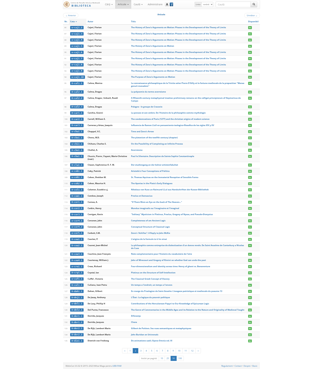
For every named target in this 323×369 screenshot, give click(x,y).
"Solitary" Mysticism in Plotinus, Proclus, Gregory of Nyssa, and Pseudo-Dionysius (172, 214)
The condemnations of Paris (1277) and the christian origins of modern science (170, 119)
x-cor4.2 (76, 227)
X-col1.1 (76, 189)
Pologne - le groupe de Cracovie (146, 106)
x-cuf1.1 (76, 279)
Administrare (155, 4)
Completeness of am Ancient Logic (148, 220)
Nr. (65, 21)
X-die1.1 (76, 341)
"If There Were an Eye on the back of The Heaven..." (156, 202)
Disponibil (253, 21)
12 (192, 350)
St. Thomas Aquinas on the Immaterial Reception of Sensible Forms (164, 177)
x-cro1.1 (76, 266)
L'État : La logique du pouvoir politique (150, 297)
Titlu (133, 21)
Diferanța (136, 315)
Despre (247, 365)
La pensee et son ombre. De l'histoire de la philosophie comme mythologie (168, 112)
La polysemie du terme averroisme (148, 91)
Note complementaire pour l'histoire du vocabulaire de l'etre (161, 253)
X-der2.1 (76, 328)
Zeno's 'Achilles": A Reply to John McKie (150, 233)
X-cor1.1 (76, 202)
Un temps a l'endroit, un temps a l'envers (151, 284)
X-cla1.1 (76, 165)
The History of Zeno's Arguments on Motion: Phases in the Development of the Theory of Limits (178, 27)
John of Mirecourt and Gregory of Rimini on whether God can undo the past (168, 260)
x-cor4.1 (76, 220)
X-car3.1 (76, 125)
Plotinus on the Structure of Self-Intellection (153, 272)
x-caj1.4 (76, 40)
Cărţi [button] (108, 4)
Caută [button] (137, 4)
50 (173, 358)
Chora (134, 322)
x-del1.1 (76, 303)
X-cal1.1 (76, 83)
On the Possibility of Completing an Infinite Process (157, 143)
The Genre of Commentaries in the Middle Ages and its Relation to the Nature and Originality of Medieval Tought (187, 309)
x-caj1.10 (77, 77)
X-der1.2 (76, 322)
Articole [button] (122, 4)
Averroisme (136, 150)
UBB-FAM (116, 365)
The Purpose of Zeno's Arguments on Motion (153, 76)
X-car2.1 (76, 119)
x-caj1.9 (76, 71)
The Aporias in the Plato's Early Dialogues (151, 183)
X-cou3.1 (76, 254)
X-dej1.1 (76, 297)
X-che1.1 (76, 137)
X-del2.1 (76, 310)
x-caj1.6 (76, 52)
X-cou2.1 (76, 245)
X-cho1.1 (76, 150)
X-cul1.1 (76, 285)
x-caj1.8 (76, 64)
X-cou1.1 (76, 239)
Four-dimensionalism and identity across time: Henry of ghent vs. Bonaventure (170, 266)
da (250, 27)
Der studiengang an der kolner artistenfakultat (154, 164)
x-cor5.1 (76, 233)
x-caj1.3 (76, 34)
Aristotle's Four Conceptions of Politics (150, 171)
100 (180, 358)
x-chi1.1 (76, 144)
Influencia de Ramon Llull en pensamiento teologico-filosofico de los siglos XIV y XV (172, 125)
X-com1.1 (76, 196)
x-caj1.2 (76, 27)
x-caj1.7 (76, 58)
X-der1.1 (76, 316)
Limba (198, 4)
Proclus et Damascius (141, 195)
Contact (238, 365)
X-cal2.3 (76, 106)
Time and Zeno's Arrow (142, 131)
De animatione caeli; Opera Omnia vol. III (151, 340)
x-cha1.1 (76, 131)
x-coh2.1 (76, 183)
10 (179, 350)
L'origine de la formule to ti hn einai (149, 239)
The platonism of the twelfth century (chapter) (154, 137)
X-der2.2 (76, 334)
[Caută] (253, 4)
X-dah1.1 (76, 291)
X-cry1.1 (76, 272)
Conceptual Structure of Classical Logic (150, 226)
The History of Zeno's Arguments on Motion (152, 45)
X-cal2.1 (76, 92)
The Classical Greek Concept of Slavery (150, 278)
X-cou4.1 (76, 260)
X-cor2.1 (76, 208)
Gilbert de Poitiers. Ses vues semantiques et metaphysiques (161, 328)
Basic (254, 365)
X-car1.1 (76, 113)
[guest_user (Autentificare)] (167, 4)
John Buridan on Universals (144, 334)
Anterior (71, 15)
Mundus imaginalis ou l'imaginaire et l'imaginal (155, 208)
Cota (72, 21)
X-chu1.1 (76, 156)
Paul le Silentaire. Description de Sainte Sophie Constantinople (162, 156)
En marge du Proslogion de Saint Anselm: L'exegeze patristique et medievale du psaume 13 (176, 291)
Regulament (227, 365)
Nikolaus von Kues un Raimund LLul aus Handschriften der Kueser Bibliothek (170, 189)
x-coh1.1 (76, 177)
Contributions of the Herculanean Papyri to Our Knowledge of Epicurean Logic (170, 303)
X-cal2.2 (76, 98)
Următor (252, 15)
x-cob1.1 (76, 171)
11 (186, 350)
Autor (90, 21)
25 (168, 358)
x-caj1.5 (76, 46)
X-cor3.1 (76, 214)
